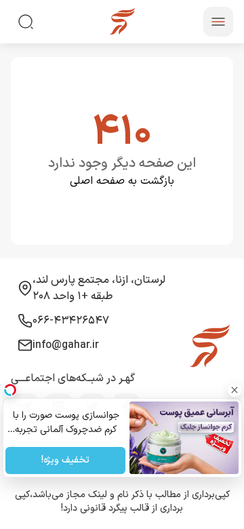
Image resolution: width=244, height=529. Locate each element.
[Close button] (234, 390)
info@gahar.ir (66, 345)
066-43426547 (71, 321)
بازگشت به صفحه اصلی (122, 181)
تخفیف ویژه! (65, 461)
